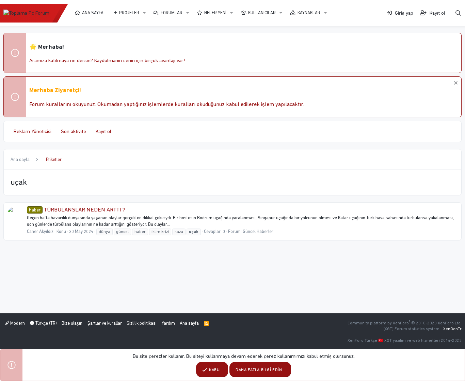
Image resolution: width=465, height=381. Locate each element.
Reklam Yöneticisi (32, 131)
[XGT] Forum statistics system (423, 328)
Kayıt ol (103, 131)
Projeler (129, 12)
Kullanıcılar (262, 12)
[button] (144, 13)
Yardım (168, 323)
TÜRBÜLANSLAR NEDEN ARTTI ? (77, 209)
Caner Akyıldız (40, 231)
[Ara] (458, 13)
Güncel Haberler (258, 231)
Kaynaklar (309, 12)
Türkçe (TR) (45, 323)
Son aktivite (73, 131)
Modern (17, 323)
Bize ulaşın (72, 323)
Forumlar (171, 12)
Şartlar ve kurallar (104, 323)
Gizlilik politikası (142, 323)
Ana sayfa (92, 12)
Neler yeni (215, 12)
